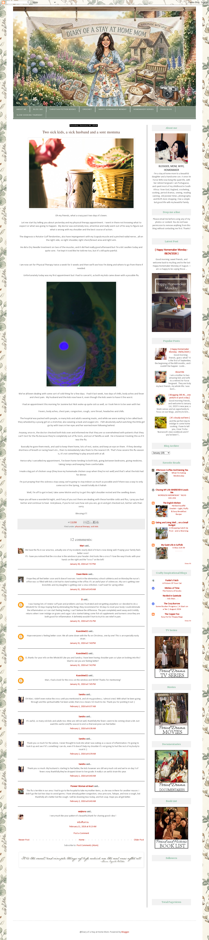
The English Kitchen (172, 503)
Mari (82, 546)
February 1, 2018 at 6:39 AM (83, 754)
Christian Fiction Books (63, 109)
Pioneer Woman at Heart (82, 786)
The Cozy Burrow (172, 603)
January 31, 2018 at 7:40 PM (83, 643)
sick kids (94, 527)
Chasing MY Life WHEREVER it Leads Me (172, 491)
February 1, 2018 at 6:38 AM (83, 728)
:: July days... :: (171, 599)
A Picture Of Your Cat (172, 583)
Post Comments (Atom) (87, 845)
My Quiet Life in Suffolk (172, 545)
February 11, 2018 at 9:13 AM (82, 826)
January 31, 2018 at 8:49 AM (83, 589)
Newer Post (24, 840)
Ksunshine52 (82, 631)
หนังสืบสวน (83, 822)
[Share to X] (91, 522)
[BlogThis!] (88, 522)
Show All (188, 564)
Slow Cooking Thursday (30, 115)
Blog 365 (38, 109)
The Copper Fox (172, 614)
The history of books (171, 591)
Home (81, 840)
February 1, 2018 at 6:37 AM (83, 706)
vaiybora (82, 811)
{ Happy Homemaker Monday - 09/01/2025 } (179, 350)
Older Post (139, 840)
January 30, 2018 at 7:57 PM (83, 564)
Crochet (87, 109)
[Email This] (85, 522)
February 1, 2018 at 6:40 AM (83, 776)
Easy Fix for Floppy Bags (172, 617)
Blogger (125, 932)
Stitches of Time (172, 588)
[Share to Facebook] (94, 522)
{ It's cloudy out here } (180, 418)
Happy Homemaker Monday (113, 109)
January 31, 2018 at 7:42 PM (83, 665)
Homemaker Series (144, 109)
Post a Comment (81, 833)
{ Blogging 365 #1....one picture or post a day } (180, 396)
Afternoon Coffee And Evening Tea (172, 470)
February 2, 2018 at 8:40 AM (83, 801)
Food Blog (166, 109)
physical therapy (82, 527)
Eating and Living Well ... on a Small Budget (172, 523)
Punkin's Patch (171, 580)
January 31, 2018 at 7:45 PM (83, 684)
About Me (21, 109)
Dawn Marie (82, 574)
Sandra (82, 694)
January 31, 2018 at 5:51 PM (83, 621)
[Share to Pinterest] (97, 522)
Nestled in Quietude (172, 596)
